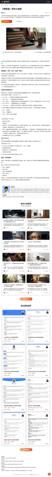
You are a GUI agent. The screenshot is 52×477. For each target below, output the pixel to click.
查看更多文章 (26, 299)
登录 (48, 1)
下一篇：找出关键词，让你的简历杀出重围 (42, 52)
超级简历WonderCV (11, 179)
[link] (6, 5)
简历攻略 (6, 5)
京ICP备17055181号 (35, 474)
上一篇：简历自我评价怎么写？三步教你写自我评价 (11, 52)
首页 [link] (2, 5)
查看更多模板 (26, 449)
